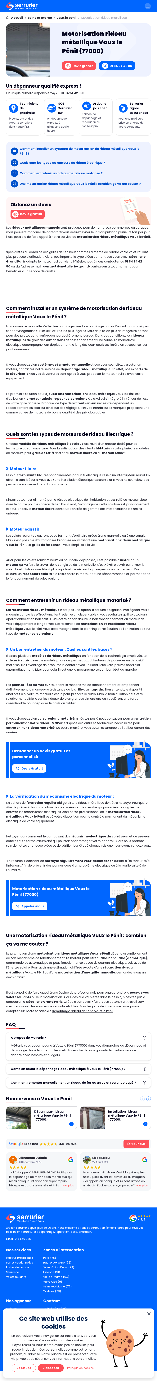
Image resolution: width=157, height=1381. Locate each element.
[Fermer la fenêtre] (149, 1314)
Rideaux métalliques (19, 1258)
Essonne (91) (51, 1272)
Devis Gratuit (32, 768)
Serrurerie (12, 1272)
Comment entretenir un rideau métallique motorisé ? (58, 173)
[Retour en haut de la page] (149, 1219)
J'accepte (51, 1368)
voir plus (68, 1185)
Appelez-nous (32, 906)
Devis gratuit (31, 214)
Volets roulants (16, 1277)
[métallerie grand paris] (22, 6)
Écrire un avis (136, 1144)
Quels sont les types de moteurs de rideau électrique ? (59, 163)
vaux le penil (66, 17)
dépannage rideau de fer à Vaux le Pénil (82, 1011)
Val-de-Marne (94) (56, 1277)
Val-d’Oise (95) (53, 1282)
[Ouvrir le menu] (148, 6)
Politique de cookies (80, 1368)
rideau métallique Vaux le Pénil (110, 394)
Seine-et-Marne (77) (57, 1286)
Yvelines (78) (52, 1291)
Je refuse (23, 1368)
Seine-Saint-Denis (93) (58, 1267)
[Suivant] (148, 1098)
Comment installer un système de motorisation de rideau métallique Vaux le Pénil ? (76, 151)
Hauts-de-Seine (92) (57, 1262)
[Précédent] (142, 1098)
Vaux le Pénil (34, 972)
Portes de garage (17, 1267)
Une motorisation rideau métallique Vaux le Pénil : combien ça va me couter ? (76, 184)
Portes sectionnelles (19, 1262)
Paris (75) (49, 1258)
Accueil (17, 17)
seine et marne (40, 17)
